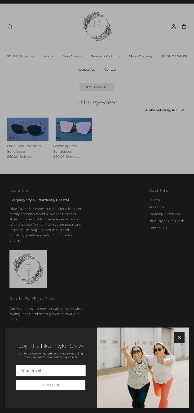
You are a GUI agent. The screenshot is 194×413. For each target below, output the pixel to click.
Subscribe (50, 385)
